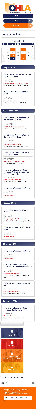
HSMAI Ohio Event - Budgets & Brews (15, 93)
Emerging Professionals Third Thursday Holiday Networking (15, 309)
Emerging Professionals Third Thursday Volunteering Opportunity (17, 265)
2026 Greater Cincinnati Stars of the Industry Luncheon (17, 153)
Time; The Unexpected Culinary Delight (15, 211)
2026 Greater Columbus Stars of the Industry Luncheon (16, 136)
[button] (2, 383)
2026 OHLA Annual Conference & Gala (16, 284)
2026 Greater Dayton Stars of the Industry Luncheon (17, 75)
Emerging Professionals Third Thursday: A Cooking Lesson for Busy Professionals (16, 172)
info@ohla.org (10, 393)
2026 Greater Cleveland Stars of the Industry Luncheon (16, 119)
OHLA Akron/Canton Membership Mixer (16, 228)
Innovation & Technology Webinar (17, 188)
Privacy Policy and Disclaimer (22, 393)
